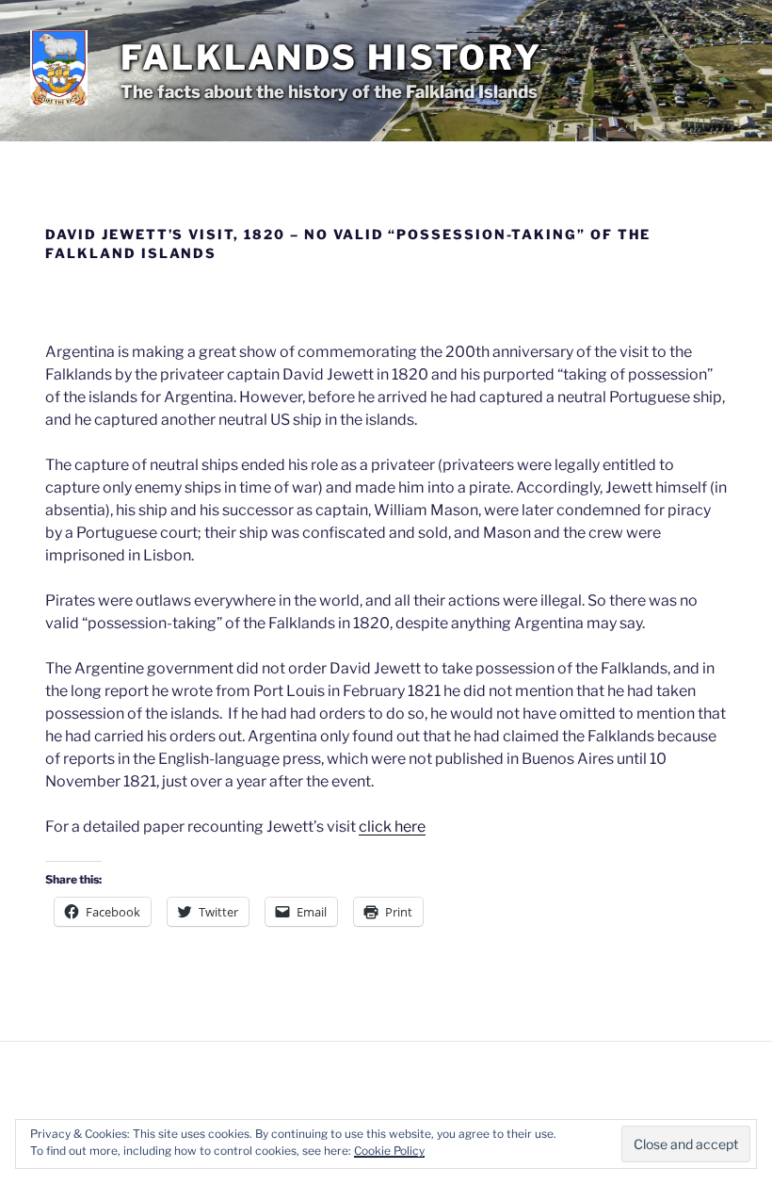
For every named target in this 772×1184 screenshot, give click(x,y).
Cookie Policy (389, 1150)
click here (392, 826)
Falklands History (331, 57)
